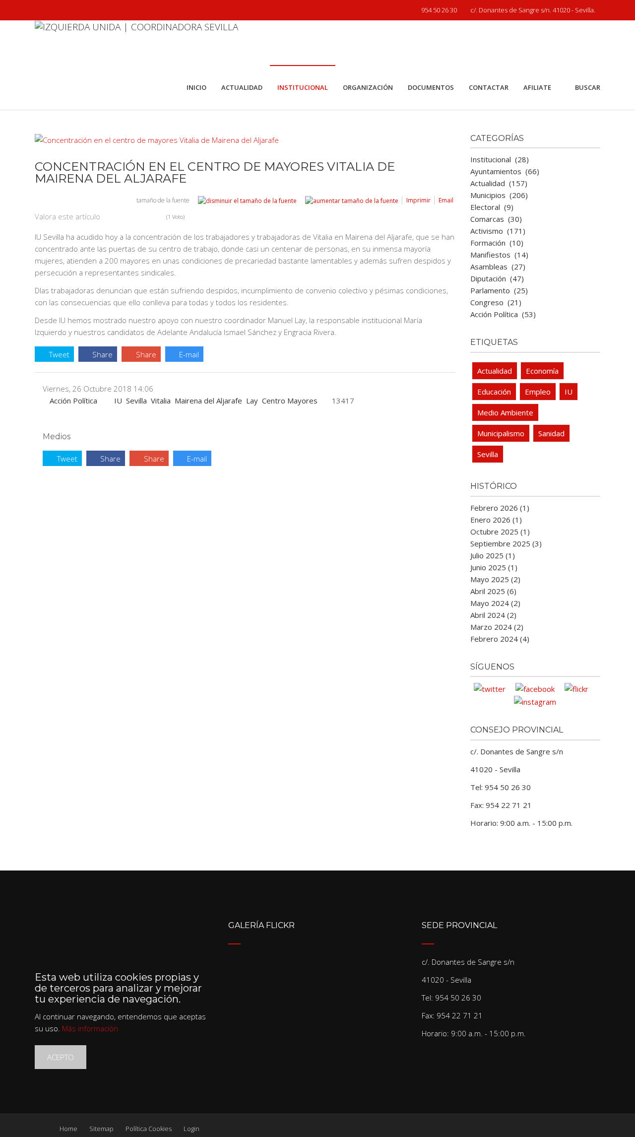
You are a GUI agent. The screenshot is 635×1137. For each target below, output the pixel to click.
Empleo (538, 392)
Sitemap (101, 1128)
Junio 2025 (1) (493, 567)
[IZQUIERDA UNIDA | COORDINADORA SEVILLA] (136, 42)
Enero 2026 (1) (496, 520)
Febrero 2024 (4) (499, 639)
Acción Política (73, 400)
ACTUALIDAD (241, 87)
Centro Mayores (290, 400)
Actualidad (494, 371)
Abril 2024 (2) (493, 615)
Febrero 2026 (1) (499, 508)
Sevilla (136, 400)
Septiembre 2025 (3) (506, 543)
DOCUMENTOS (431, 87)
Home (68, 1128)
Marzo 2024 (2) (496, 627)
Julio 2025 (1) (492, 555)
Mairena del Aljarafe (208, 400)
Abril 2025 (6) (493, 591)
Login (191, 1128)
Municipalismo (500, 433)
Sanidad (551, 433)
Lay (252, 400)
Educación (494, 392)
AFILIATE (537, 87)
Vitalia (161, 400)
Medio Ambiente (505, 412)
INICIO (196, 87)
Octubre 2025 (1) (500, 531)
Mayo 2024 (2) (495, 603)
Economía (542, 371)
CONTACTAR (488, 87)
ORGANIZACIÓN (368, 87)
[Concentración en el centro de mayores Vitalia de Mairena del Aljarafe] (240, 140)
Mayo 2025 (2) (495, 579)
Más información (90, 1028)
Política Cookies (149, 1128)
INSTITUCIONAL (302, 87)
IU (118, 400)
